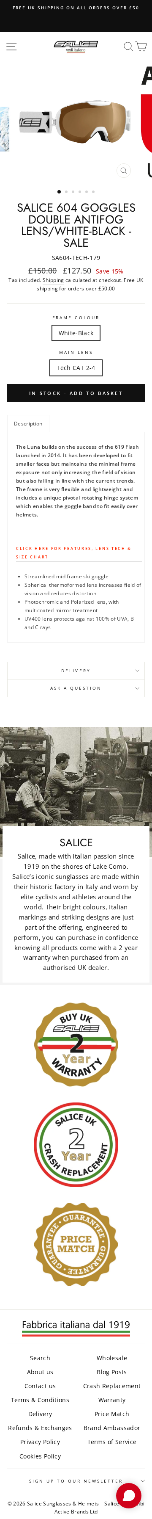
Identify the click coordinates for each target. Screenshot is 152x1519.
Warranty (112, 1400)
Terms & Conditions (40, 1400)
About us (40, 1372)
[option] (76, 7)
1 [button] (59, 192)
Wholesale (112, 1358)
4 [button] (81, 193)
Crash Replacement (112, 1386)
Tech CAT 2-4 (76, 368)
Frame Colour (76, 317)
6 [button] (94, 193)
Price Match (112, 1414)
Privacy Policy (40, 1442)
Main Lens (76, 352)
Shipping (53, 280)
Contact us (40, 1386)
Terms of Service (111, 1442)
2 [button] (67, 193)
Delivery (75, 671)
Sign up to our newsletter (76, 1481)
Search (40, 1358)
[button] (28, 423)
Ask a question (76, 688)
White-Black (76, 333)
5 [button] (87, 193)
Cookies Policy (40, 1456)
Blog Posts (112, 1372)
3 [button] (74, 193)
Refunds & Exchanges (40, 1428)
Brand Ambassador (112, 1428)
